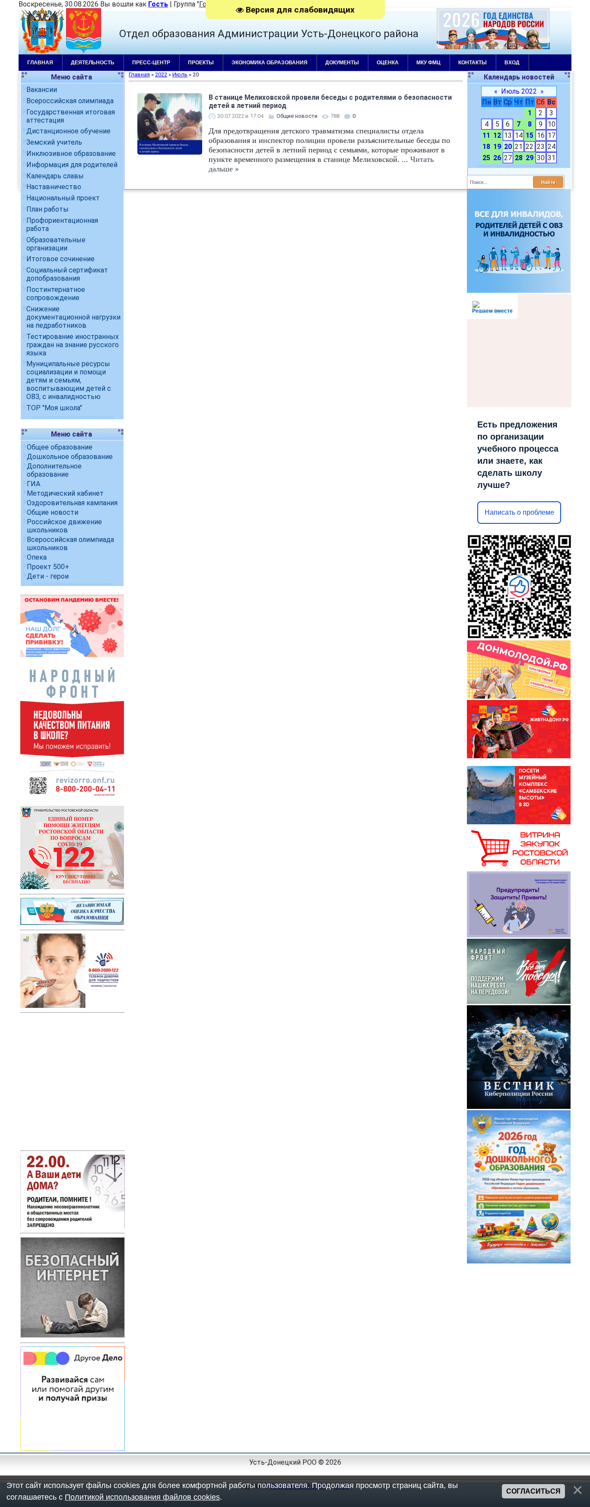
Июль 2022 (519, 91)
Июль (179, 74)
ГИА (33, 484)
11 (486, 135)
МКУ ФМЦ (428, 63)
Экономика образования (270, 63)
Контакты (472, 63)
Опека (37, 557)
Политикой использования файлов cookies (142, 1497)
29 (529, 158)
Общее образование (59, 447)
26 (497, 158)
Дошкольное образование (70, 457)
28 (519, 158)
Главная (40, 63)
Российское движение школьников (64, 526)
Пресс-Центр (151, 63)
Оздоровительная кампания (72, 503)
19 (497, 146)
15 (529, 135)
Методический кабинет (65, 493)
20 (508, 146)
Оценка (388, 63)
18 (486, 146)
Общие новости (52, 512)
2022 (161, 74)
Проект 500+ (48, 567)
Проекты (201, 63)
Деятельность (92, 63)
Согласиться (533, 1491)
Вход (512, 63)
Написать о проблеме (519, 512)
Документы (342, 63)
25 (486, 158)
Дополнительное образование (54, 470)
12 (497, 135)
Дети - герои (48, 576)
